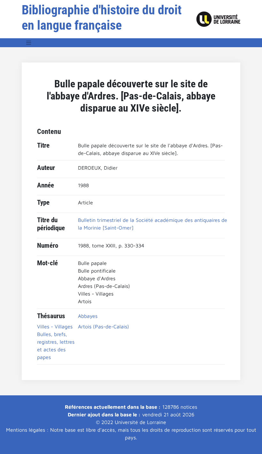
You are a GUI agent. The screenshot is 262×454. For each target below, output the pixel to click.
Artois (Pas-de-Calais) (103, 326)
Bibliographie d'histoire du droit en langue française (101, 18)
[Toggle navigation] (29, 42)
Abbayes (87, 316)
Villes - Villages (55, 326)
